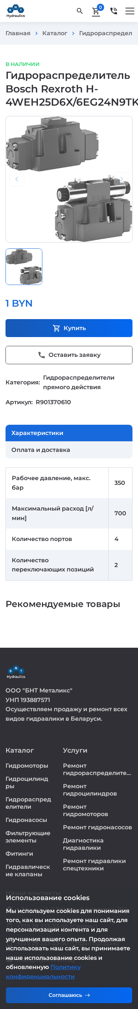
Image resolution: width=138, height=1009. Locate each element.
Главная (18, 33)
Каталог (54, 33)
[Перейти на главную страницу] (15, 11)
